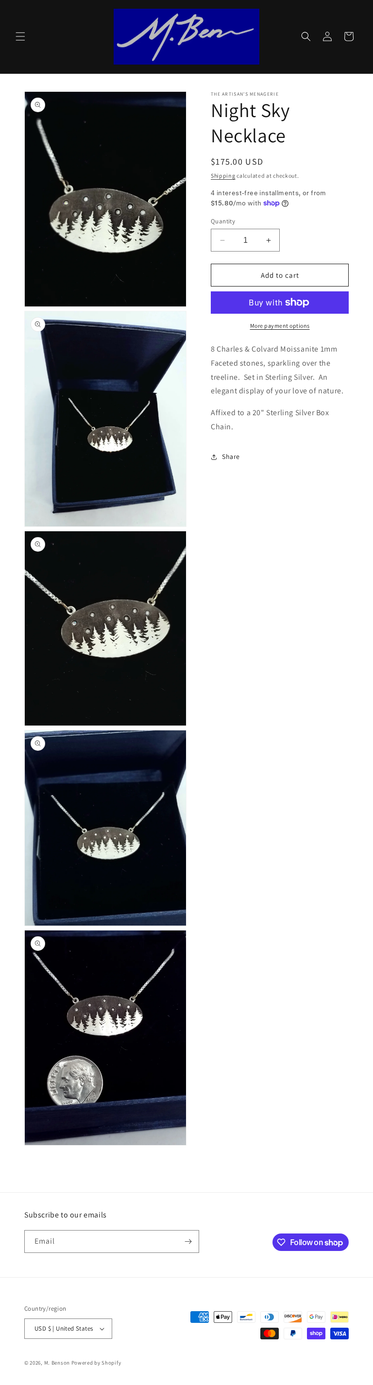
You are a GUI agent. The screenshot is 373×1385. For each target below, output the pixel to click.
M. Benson (57, 1362)
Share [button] (231, 456)
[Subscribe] (188, 1241)
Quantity (223, 221)
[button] (20, 36)
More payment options (280, 325)
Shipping (223, 175)
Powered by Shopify (96, 1362)
